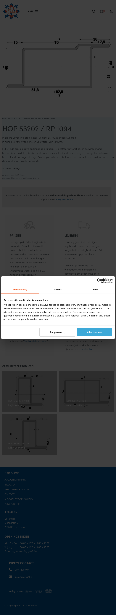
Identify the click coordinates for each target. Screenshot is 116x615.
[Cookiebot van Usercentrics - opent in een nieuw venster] (99, 280)
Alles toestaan (94, 332)
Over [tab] (95, 289)
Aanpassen (56, 332)
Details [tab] (58, 289)
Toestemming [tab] (20, 289)
